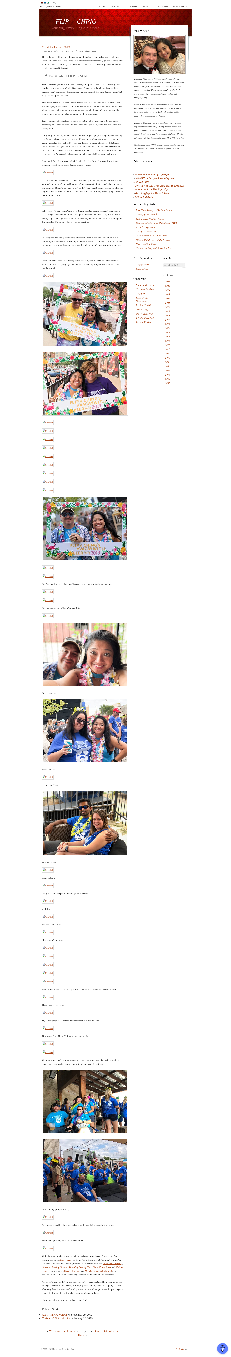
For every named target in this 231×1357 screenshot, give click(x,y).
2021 (167, 302)
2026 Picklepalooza (145, 227)
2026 (167, 281)
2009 (167, 353)
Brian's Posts (142, 268)
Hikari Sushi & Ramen (147, 244)
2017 (167, 319)
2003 (167, 378)
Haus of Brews (65, 1259)
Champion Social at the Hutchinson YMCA (156, 222)
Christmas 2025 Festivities (56, 1318)
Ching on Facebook (145, 289)
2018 (167, 315)
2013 (167, 336)
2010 (167, 349)
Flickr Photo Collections (142, 299)
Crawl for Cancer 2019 (56, 47)
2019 (167, 311)
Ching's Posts (142, 264)
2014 (167, 332)
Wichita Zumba (143, 322)
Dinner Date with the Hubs (98, 1333)
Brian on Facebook (145, 285)
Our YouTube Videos (146, 313)
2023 (167, 294)
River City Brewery (77, 1267)
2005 (167, 370)
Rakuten (148, 6)
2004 (167, 374)
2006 (167, 366)
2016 (167, 323)
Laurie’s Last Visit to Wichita (150, 218)
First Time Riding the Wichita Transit (154, 210)
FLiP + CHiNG (143, 305)
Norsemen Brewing (50, 1267)
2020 (167, 307)
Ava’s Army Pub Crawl (54, 1314)
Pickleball (117, 6)
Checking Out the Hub (146, 214)
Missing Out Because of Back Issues (153, 239)
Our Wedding (142, 309)
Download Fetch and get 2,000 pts (152, 174)
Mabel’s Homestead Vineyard (98, 1270)
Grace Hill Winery (72, 1270)
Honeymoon (180, 6)
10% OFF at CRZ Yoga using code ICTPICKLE (159, 185)
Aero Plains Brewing (112, 1263)
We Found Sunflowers (62, 1331)
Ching (70, 51)
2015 (167, 328)
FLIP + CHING (75, 21)
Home (102, 6)
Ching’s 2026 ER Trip (146, 231)
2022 (167, 298)
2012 (167, 340)
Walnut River (105, 1267)
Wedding (163, 6)
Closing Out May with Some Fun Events (155, 248)
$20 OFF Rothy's (144, 197)
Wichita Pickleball (145, 318)
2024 (167, 290)
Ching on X (141, 293)
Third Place (92, 1267)
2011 (167, 345)
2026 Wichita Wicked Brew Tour (151, 235)
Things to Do (90, 51)
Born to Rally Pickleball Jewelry (151, 189)
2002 (167, 383)
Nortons (64, 1267)
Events (81, 51)
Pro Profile (180, 1349)
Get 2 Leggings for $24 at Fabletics (152, 193)
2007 (167, 362)
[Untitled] (48, 172)
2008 (167, 357)
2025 (167, 285)
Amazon (132, 6)
